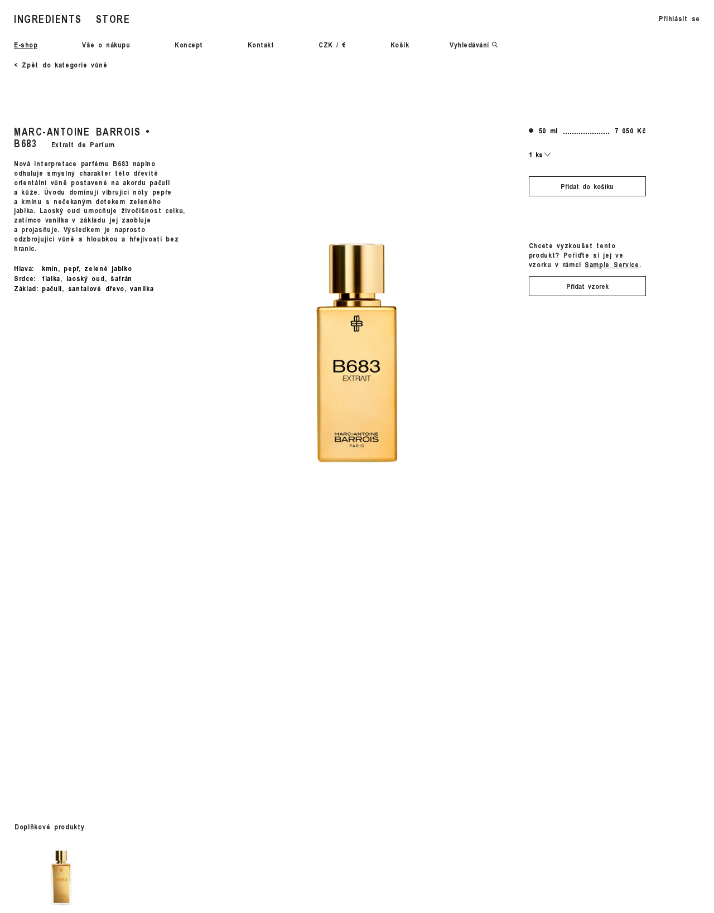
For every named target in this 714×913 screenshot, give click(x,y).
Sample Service (612, 264)
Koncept (189, 45)
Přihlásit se (679, 18)
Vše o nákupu (106, 45)
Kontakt (261, 45)
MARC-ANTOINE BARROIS (77, 131)
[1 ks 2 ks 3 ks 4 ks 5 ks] (540, 154)
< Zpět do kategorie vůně (61, 65)
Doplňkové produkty (50, 827)
